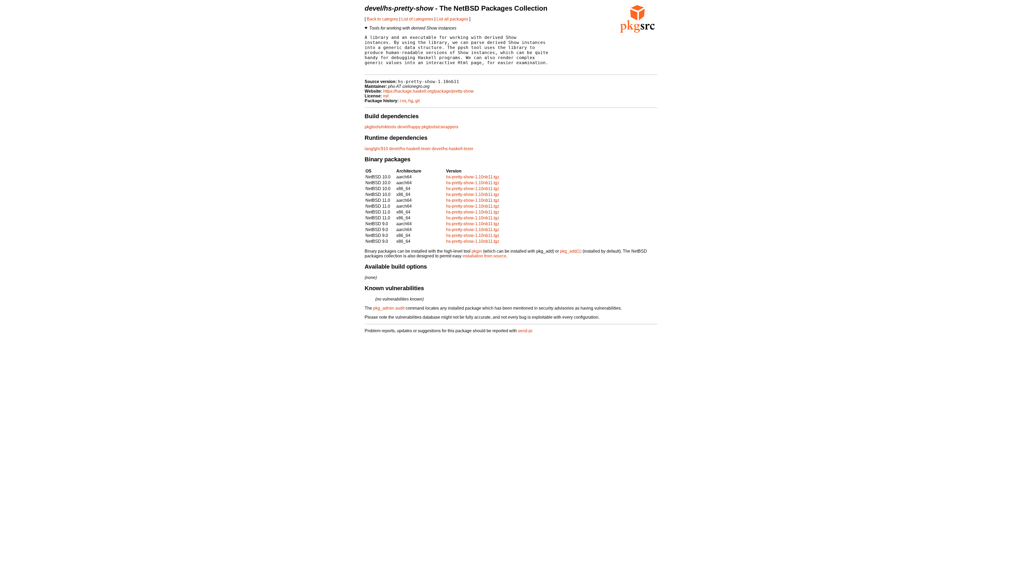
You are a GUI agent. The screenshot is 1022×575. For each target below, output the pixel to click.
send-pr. (525, 330)
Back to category (382, 19)
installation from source (484, 256)
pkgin (477, 251)
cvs (403, 100)
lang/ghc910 (376, 148)
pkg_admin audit (389, 308)
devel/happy (409, 127)
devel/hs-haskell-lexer (410, 148)
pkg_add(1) (571, 251)
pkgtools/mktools (380, 127)
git (417, 100)
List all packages (452, 19)
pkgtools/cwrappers (440, 127)
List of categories (417, 19)
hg (410, 100)
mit (386, 96)
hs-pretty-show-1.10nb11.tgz (472, 177)
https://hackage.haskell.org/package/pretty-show (428, 91)
